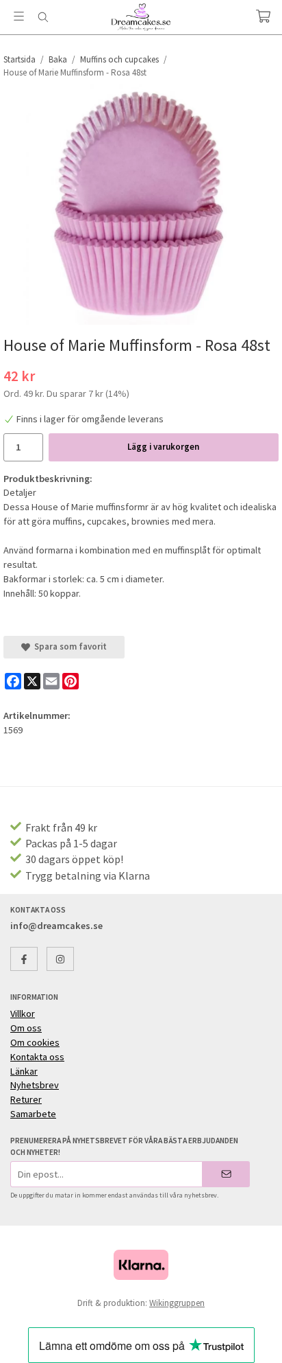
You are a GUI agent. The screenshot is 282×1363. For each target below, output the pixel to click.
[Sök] (43, 17)
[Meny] (19, 16)
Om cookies (35, 1042)
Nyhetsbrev (34, 1085)
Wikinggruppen (177, 1303)
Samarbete (33, 1114)
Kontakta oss (37, 1057)
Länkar (24, 1071)
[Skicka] (226, 1174)
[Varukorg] (263, 16)
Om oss (26, 1028)
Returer (26, 1099)
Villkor (22, 1013)
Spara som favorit (68, 646)
